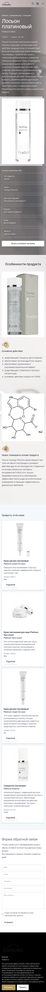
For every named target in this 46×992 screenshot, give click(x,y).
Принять (22, 987)
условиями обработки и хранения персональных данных (22, 977)
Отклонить (8, 987)
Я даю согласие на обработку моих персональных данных (19, 914)
